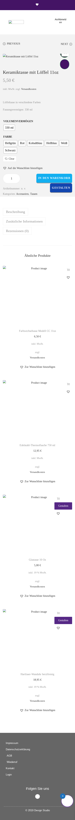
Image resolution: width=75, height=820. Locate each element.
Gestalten (61, 187)
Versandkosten (28, 89)
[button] (37, 21)
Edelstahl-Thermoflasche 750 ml (37, 445)
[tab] (37, 212)
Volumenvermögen (18, 121)
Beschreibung (15, 212)
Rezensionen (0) (17, 231)
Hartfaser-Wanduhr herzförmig (37, 674)
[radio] (9, 128)
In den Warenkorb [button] (58, 498)
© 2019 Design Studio (37, 810)
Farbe (7, 136)
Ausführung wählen (68, 270)
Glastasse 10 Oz (37, 559)
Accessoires (22, 193)
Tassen (33, 193)
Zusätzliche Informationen (24, 221)
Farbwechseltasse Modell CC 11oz (37, 331)
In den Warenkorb (54, 178)
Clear (11, 158)
